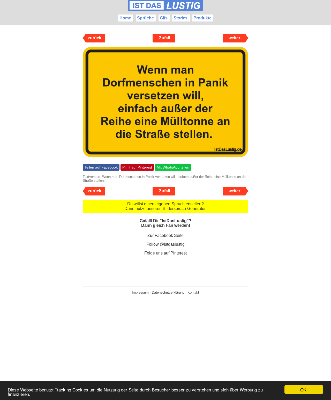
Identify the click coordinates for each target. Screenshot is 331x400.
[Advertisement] (165, 355)
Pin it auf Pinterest (137, 167)
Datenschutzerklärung (168, 292)
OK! (304, 389)
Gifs (164, 18)
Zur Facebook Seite (165, 235)
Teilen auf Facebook (101, 167)
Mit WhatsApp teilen (173, 167)
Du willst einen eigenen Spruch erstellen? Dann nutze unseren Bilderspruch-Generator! (165, 206)
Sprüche (145, 18)
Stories (180, 18)
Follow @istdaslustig (165, 244)
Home (125, 18)
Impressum (140, 292)
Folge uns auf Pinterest (165, 253)
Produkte (202, 18)
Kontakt (193, 292)
